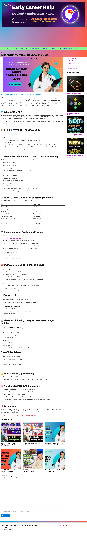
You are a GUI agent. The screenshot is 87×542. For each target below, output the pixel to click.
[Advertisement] (43, 38)
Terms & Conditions (6, 529)
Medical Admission (24, 48)
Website (3, 505)
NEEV (13, 48)
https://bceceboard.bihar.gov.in (14, 238)
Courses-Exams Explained (55, 48)
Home (8, 48)
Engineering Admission (35, 48)
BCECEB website (33, 415)
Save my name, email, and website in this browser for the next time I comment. (18, 511)
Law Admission (44, 48)
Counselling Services (67, 48)
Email (2, 498)
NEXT (17, 48)
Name (2, 492)
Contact (75, 48)
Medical (3, 52)
